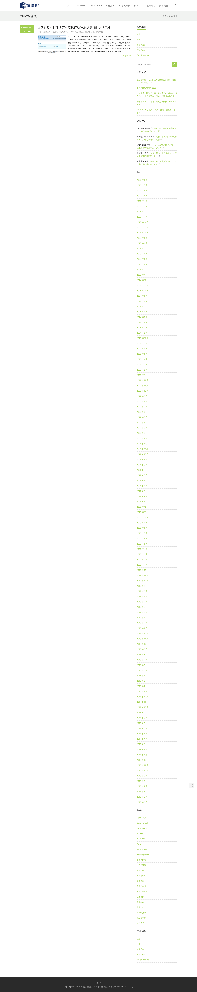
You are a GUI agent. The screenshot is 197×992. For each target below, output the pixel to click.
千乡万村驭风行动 (76, 32)
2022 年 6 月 (142, 412)
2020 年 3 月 (142, 554)
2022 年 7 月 (142, 406)
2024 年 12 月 (143, 280)
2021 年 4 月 (142, 486)
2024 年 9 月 (142, 296)
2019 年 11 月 (142, 575)
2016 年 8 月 (142, 781)
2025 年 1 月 (142, 275)
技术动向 (138, 5)
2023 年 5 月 (142, 354)
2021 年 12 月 (142, 443)
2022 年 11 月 (142, 385)
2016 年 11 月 (142, 765)
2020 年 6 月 (142, 538)
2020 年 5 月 (142, 544)
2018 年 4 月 (142, 675)
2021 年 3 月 (142, 491)
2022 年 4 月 (142, 422)
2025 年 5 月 (142, 259)
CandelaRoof (95, 5)
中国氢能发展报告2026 (146, 88)
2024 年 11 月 (142, 285)
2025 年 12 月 (143, 222)
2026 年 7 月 (142, 185)
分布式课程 (141, 865)
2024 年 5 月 (142, 317)
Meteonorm (142, 828)
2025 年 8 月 (142, 243)
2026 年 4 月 (142, 201)
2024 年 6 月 (142, 312)
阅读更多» (127, 55)
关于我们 (163, 5)
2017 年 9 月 (142, 712)
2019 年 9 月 (142, 586)
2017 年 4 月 (142, 739)
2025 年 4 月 (142, 264)
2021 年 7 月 (142, 470)
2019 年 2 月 (142, 623)
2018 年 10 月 (143, 644)
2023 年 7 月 (142, 343)
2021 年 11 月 (142, 449)
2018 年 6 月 (142, 665)
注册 (138, 34)
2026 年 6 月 (142, 190)
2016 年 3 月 (142, 802)
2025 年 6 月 (142, 254)
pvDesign (141, 839)
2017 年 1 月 (142, 754)
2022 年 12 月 (142, 380)
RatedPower (142, 849)
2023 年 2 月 (142, 370)
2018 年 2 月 (142, 686)
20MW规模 (63, 32)
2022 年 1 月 (142, 438)
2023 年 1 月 (142, 375)
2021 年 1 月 (142, 501)
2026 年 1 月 (142, 217)
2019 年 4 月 (142, 612)
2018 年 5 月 (142, 670)
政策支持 (99, 32)
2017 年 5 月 (142, 733)
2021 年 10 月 (142, 454)
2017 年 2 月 (142, 749)
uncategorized (143, 854)
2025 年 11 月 (142, 227)
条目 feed (141, 45)
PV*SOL (140, 833)
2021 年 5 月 (142, 480)
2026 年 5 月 (142, 196)
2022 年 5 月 (142, 417)
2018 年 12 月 (142, 633)
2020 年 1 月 (142, 565)
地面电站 (140, 870)
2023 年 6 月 (142, 348)
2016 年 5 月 (142, 797)
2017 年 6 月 (142, 728)
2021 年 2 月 (142, 496)
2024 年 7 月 (142, 306)
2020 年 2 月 (142, 559)
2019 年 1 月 (142, 628)
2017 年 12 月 (142, 697)
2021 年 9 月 (142, 459)
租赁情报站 (141, 912)
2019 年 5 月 (142, 607)
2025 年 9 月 (142, 238)
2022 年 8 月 (142, 401)
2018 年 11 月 (142, 639)
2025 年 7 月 (142, 248)
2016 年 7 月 (142, 786)
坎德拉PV (110, 5)
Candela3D (79, 5)
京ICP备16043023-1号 (123, 986)
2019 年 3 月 (142, 617)
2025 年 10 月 (143, 232)
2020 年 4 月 (142, 549)
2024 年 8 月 (142, 301)
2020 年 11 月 (142, 512)
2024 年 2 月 (142, 333)
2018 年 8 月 (142, 654)
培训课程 (140, 881)
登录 (138, 39)
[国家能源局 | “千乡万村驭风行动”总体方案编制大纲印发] (52, 44)
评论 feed (141, 50)
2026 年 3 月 (142, 206)
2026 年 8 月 (142, 180)
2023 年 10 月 (143, 338)
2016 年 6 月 (142, 791)
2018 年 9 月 (142, 649)
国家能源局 (89, 32)
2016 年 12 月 (142, 760)
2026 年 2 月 (142, 211)
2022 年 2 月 (142, 433)
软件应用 (140, 923)
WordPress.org (143, 55)
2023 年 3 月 (142, 364)
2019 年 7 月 (142, 596)
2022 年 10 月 (143, 391)
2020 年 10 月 (143, 517)
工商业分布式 (142, 891)
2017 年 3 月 (142, 744)
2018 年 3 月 (142, 681)
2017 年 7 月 (142, 723)
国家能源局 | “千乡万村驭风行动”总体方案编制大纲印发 (74, 27)
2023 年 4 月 (142, 359)
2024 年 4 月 (142, 322)
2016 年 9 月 (142, 776)
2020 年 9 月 (142, 522)
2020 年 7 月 (142, 533)
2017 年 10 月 (142, 707)
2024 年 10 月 (143, 291)
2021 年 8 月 (142, 465)
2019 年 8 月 (142, 591)
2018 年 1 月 (142, 691)
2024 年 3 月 (142, 327)
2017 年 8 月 (142, 718)
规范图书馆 (141, 918)
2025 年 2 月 (142, 269)
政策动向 (151, 5)
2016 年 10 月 (143, 770)
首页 (67, 5)
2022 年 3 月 (142, 428)
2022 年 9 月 (142, 396)
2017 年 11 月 (142, 702)
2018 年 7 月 (142, 660)
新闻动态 (140, 907)
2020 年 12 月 (143, 507)
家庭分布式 (141, 886)
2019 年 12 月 (142, 570)
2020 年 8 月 (142, 528)
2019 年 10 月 (143, 580)
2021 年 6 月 (142, 475)
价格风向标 (124, 5)
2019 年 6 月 (142, 602)
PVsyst (140, 844)
